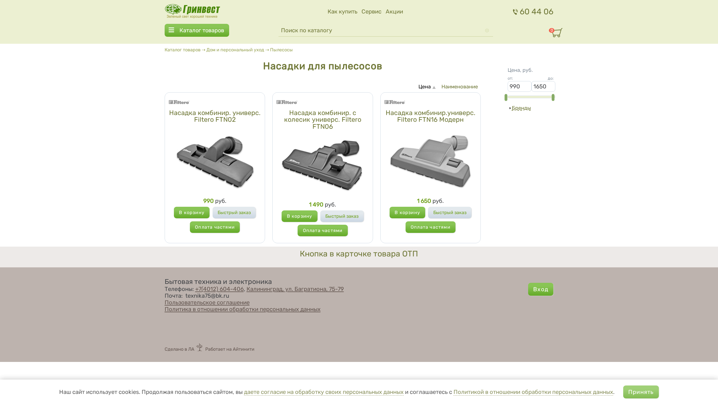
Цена (424, 87)
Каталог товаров (202, 30)
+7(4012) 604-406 (219, 289)
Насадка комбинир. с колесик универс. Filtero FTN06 (322, 119)
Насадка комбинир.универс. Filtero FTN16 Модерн (430, 116)
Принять (640, 392)
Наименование (459, 87)
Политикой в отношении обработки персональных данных (533, 392)
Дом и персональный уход (235, 49)
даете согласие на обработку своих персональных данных (324, 392)
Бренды (521, 108)
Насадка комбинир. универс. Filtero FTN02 (215, 116)
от (510, 78)
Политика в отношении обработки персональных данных (243, 309)
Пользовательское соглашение (207, 302)
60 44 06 (536, 11)
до (551, 78)
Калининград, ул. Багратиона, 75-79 (295, 289)
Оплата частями (215, 227)
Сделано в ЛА (179, 349)
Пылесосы (281, 49)
